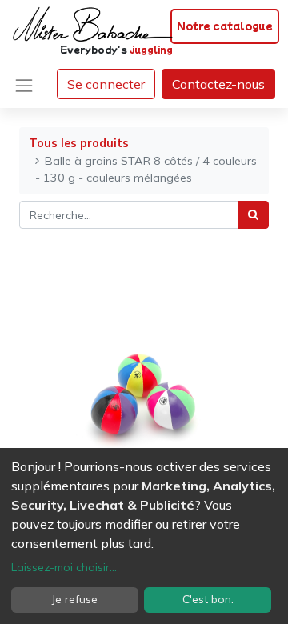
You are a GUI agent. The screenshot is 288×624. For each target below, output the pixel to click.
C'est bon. (208, 599)
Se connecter (106, 84)
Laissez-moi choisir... (64, 567)
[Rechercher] (253, 215)
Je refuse (75, 599)
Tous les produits (79, 143)
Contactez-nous (218, 84)
